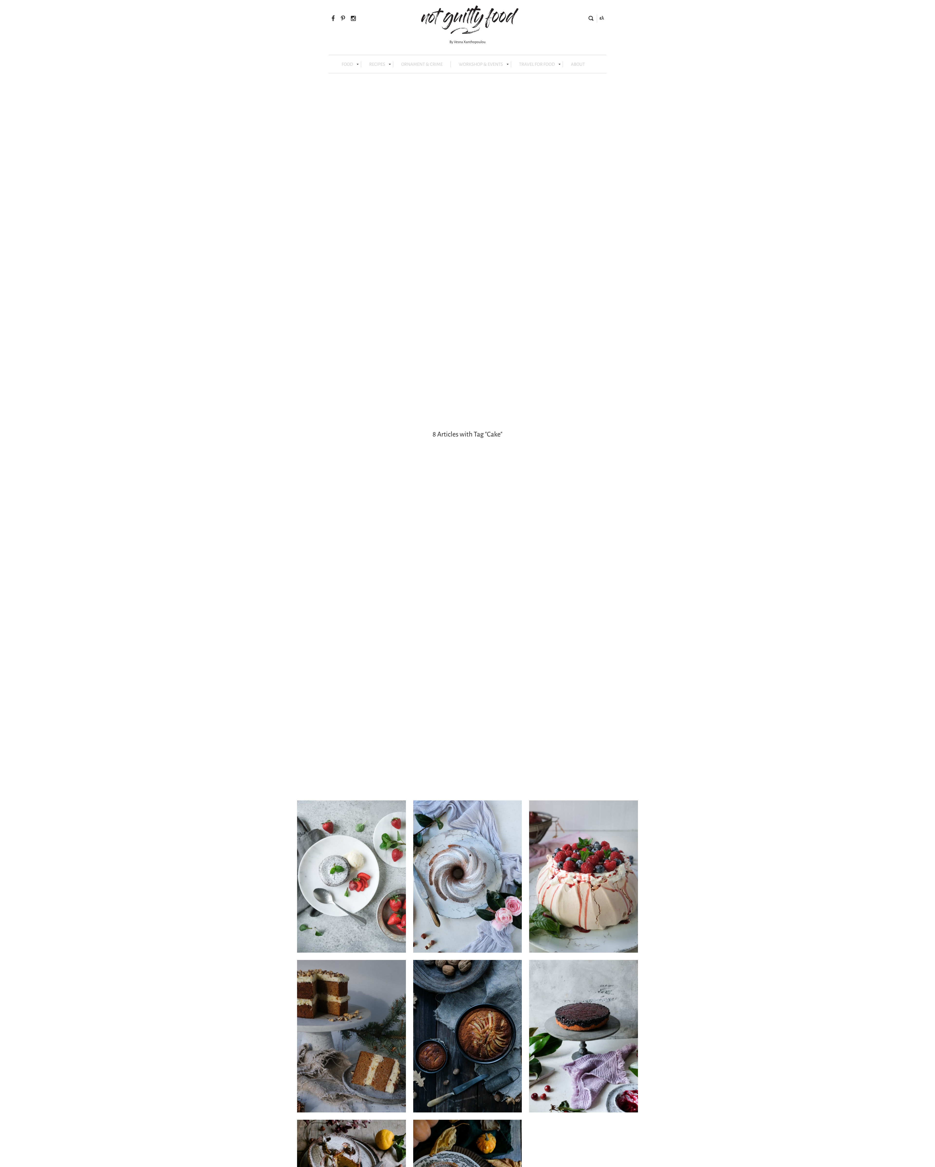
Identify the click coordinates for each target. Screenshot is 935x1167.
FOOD (347, 64)
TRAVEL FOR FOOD (537, 64)
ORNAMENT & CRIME (422, 64)
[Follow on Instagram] (353, 19)
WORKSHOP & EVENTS (481, 64)
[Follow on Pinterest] (343, 19)
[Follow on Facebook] (333, 19)
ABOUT (578, 64)
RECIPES (377, 64)
